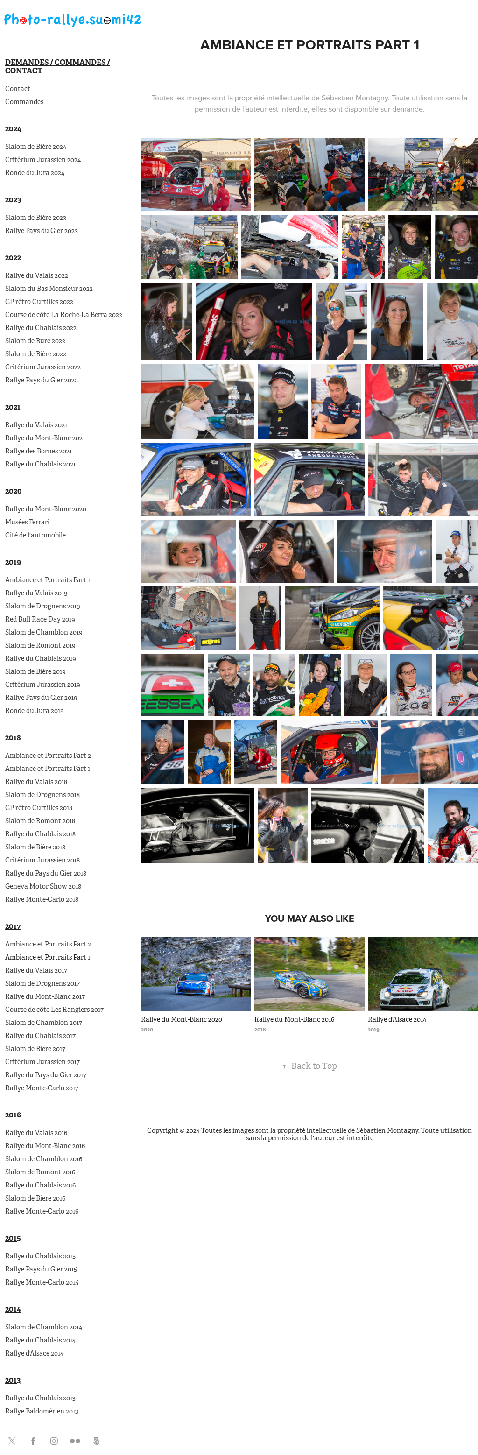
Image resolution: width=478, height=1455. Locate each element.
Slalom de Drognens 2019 (42, 606)
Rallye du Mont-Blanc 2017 (45, 996)
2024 (13, 129)
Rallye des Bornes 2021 (38, 451)
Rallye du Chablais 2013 (40, 1398)
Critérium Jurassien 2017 (42, 1062)
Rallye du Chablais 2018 (40, 834)
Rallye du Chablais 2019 (40, 658)
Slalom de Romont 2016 (40, 1172)
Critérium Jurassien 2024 (43, 159)
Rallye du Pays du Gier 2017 (45, 1075)
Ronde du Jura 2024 (34, 173)
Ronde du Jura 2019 (34, 710)
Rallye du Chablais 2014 (40, 1340)
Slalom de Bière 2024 (35, 146)
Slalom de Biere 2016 (35, 1198)
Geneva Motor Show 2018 (43, 886)
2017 (13, 926)
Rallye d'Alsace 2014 (34, 1353)
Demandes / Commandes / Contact (57, 66)
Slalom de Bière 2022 (35, 354)
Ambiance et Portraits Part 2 (48, 755)
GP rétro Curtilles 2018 (38, 808)
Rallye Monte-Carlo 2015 (41, 1282)
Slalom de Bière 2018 (35, 847)
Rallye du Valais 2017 (36, 970)
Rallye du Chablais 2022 (41, 328)
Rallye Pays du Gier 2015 (41, 1269)
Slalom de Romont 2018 (40, 821)
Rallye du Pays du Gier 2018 (45, 873)
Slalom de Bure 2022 (35, 341)
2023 (13, 200)
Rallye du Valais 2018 (36, 781)
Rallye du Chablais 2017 (40, 1035)
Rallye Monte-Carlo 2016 (41, 1211)
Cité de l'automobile (35, 535)
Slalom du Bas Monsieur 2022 (49, 288)
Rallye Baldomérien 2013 (41, 1411)
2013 (13, 1380)
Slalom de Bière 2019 (35, 671)
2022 (13, 257)
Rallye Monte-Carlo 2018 (41, 899)
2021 (13, 407)
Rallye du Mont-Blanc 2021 (45, 438)
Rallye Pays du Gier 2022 (41, 380)
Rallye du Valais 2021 (36, 425)
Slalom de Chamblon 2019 (44, 632)
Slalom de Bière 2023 (35, 217)
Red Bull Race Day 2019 (40, 619)
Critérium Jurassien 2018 (42, 860)
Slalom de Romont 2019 (40, 645)
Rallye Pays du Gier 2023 (41, 230)
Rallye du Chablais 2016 (40, 1185)
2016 (13, 1115)
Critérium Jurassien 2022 (43, 367)
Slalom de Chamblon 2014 (43, 1327)
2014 (13, 1309)
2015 (13, 1238)
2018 (13, 737)
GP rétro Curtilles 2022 (39, 301)
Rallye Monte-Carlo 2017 (41, 1088)
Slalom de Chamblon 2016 (43, 1159)
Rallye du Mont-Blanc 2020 (45, 509)
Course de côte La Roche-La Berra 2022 (63, 315)
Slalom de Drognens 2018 (42, 795)
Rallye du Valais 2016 (36, 1133)
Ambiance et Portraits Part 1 (47, 580)
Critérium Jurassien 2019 (42, 684)
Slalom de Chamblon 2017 (43, 1022)
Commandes (24, 102)
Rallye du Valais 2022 (36, 275)
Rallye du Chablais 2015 (40, 1256)
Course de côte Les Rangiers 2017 (54, 1009)
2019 (13, 562)
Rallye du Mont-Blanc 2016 (45, 1146)
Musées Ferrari (27, 522)
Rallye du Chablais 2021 (40, 464)
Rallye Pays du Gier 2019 (41, 697)
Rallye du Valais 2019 (36, 593)
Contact (17, 89)
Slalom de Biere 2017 (35, 1049)
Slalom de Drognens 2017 (42, 983)
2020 (13, 491)
